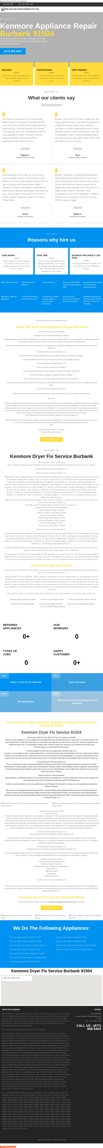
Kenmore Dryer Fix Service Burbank (51, 456)
